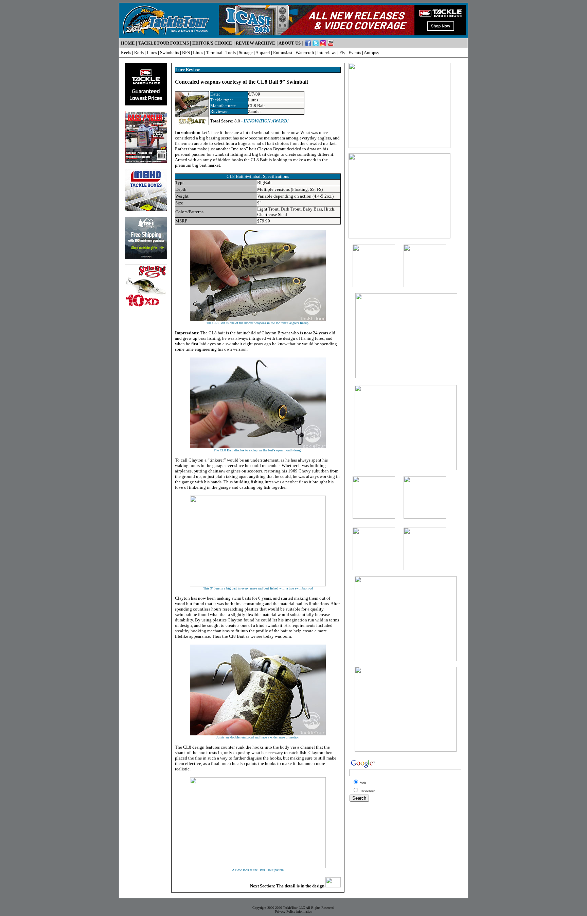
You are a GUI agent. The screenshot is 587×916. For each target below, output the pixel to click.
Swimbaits (169, 52)
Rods (139, 52)
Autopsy (371, 52)
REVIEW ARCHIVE (255, 43)
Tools (231, 52)
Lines (198, 52)
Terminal (214, 52)
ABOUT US (290, 43)
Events (355, 52)
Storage (246, 52)
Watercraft (305, 52)
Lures (152, 52)
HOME (128, 43)
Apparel (262, 52)
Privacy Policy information (293, 911)
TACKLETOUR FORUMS (163, 43)
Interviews (326, 52)
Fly (342, 52)
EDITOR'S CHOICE (212, 43)
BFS (186, 52)
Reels (126, 52)
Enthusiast (282, 52)
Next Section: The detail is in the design (287, 885)
